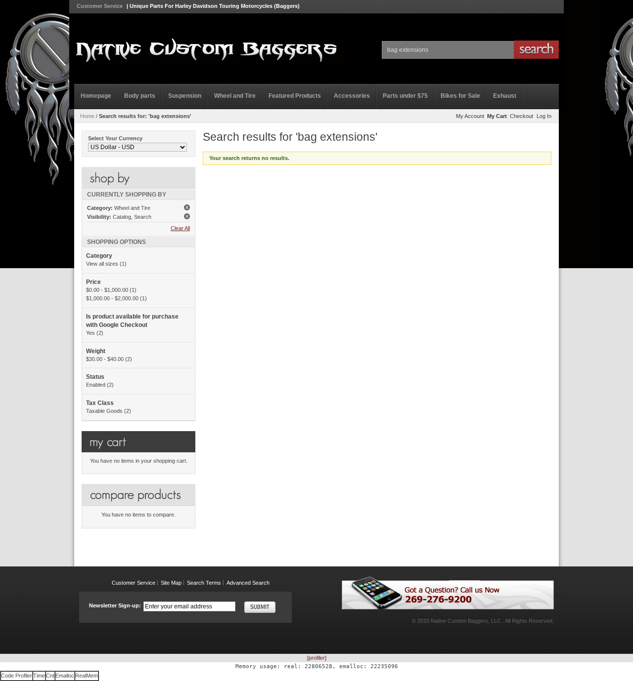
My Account (470, 116)
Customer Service (100, 6)
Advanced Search (248, 583)
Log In (544, 116)
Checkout (521, 116)
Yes (90, 333)
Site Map (171, 583)
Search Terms (204, 583)
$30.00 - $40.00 (105, 359)
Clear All (180, 228)
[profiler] (316, 658)
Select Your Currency (115, 138)
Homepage (96, 95)
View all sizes (102, 264)
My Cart (497, 116)
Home (87, 116)
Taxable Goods (104, 411)
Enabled (95, 385)
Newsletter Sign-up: (115, 605)
